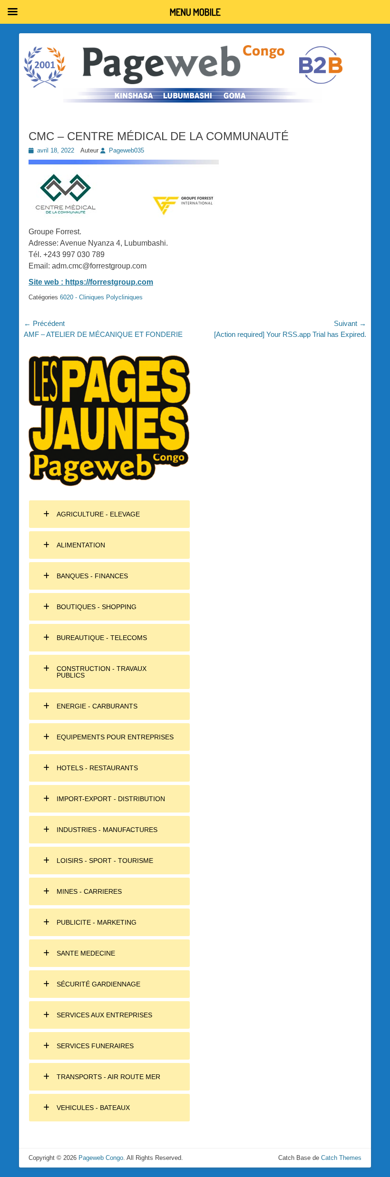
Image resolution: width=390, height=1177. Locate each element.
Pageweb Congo (100, 1157)
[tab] (109, 514)
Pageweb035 (126, 150)
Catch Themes (341, 1157)
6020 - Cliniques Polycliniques (101, 297)
